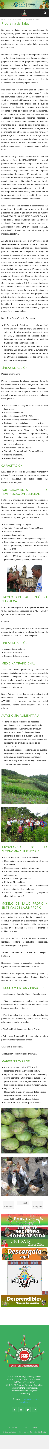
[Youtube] (34, 1409)
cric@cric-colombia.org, (27, 1388)
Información (35, 1427)
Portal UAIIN (13, 1427)
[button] (45, 13)
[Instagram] (21, 1409)
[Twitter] (28, 1409)
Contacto (24, 1427)
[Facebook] (14, 1409)
